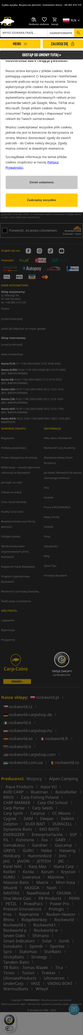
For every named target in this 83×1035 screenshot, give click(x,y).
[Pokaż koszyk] (54, 19)
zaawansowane (61, 33)
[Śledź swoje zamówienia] (33, 19)
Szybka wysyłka (10, 4)
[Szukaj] (78, 33)
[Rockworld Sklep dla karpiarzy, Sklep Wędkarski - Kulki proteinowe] (7, 21)
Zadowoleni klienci (52, 4)
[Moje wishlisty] (44, 19)
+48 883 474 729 (72, 4)
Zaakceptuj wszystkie (41, 200)
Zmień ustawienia (41, 182)
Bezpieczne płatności (30, 4)
